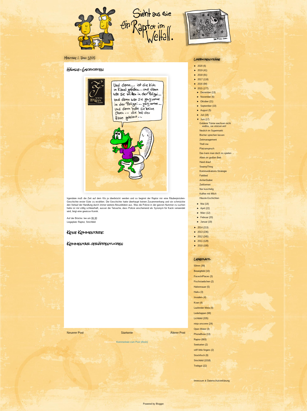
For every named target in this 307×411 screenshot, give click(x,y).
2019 (200, 70)
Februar (204, 217)
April (203, 208)
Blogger (159, 403)
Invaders (198, 297)
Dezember (206, 92)
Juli (202, 115)
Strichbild (91, 222)
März (203, 213)
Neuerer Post (75, 332)
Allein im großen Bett (210, 157)
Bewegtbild (199, 271)
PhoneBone (200, 334)
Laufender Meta (202, 307)
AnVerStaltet (206, 180)
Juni (202, 119)
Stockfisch (199, 355)
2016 (200, 83)
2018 (200, 75)
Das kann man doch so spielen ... (217, 153)
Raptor (81, 222)
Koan (196, 302)
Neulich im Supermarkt (211, 130)
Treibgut (198, 365)
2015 (200, 88)
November (206, 96)
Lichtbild (198, 318)
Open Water (200, 329)
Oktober (204, 101)
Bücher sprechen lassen (212, 135)
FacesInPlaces (201, 276)
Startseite (127, 332)
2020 (200, 66)
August (204, 110)
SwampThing (206, 166)
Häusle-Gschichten (209, 198)
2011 (200, 241)
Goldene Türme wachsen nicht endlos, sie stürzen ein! (215, 124)
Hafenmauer (200, 286)
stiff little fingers (202, 350)
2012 (200, 236)
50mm (197, 265)
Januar (204, 221)
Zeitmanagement (208, 139)
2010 (200, 245)
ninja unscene (201, 323)
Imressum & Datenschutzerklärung (212, 380)
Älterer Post (177, 332)
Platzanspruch (207, 148)
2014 (200, 227)
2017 (200, 79)
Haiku (197, 292)
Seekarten (199, 344)
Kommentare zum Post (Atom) (132, 342)
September (206, 106)
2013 (200, 232)
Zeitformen (205, 184)
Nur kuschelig (207, 189)
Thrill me (204, 144)
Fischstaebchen (202, 281)
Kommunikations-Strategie (213, 171)
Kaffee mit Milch (208, 193)
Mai (202, 203)
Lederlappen (200, 313)
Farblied (204, 175)
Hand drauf (205, 162)
